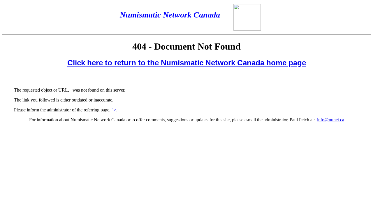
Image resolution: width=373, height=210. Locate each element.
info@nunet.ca (330, 119)
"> (114, 109)
